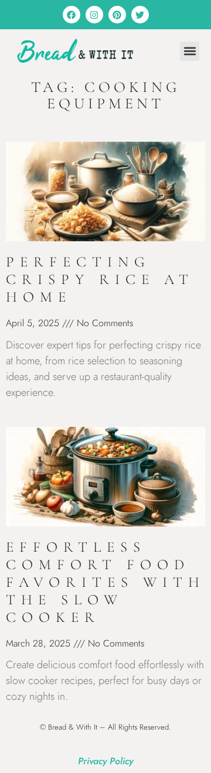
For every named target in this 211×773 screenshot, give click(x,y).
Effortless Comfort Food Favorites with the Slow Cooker (105, 582)
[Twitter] (140, 14)
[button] (189, 51)
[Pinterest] (117, 14)
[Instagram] (94, 14)
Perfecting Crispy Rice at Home (100, 279)
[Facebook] (71, 14)
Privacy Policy (105, 761)
